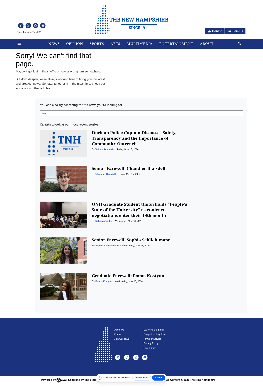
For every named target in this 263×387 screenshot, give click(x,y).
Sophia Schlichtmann (107, 245)
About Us (119, 329)
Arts (115, 43)
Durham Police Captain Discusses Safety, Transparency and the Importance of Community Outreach (134, 138)
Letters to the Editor (153, 329)
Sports (97, 43)
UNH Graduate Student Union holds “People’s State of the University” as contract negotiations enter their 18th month (139, 209)
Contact (118, 334)
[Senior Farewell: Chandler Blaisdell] (63, 179)
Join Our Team (122, 339)
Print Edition (149, 348)
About (206, 43)
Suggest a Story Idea (154, 334)
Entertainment (176, 43)
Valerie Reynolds (104, 149)
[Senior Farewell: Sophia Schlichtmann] (63, 250)
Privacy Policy (151, 343)
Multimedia (139, 43)
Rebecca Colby (103, 221)
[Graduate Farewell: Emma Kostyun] (63, 286)
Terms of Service (152, 339)
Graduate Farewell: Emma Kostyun (128, 276)
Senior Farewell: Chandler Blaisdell (128, 168)
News (53, 43)
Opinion (74, 43)
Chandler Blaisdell (105, 174)
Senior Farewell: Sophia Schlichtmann (131, 240)
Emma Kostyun (103, 281)
